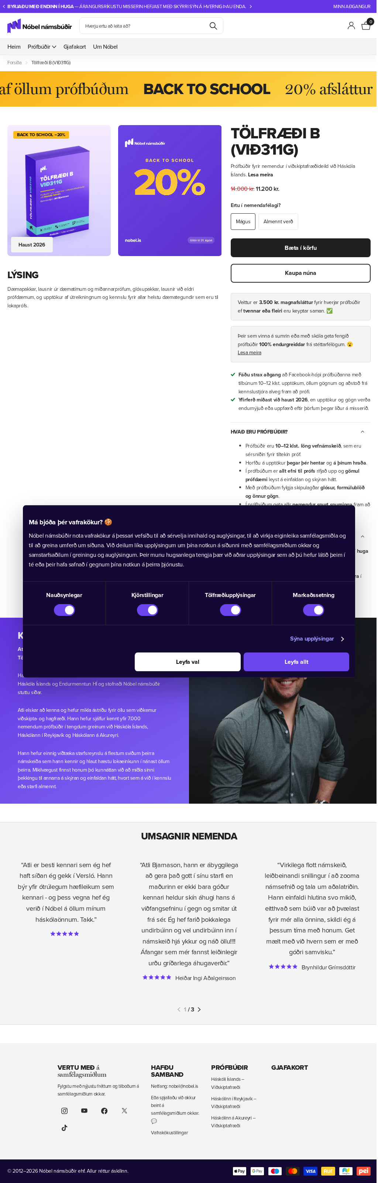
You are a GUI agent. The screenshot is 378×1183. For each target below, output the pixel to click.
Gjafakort (74, 46)
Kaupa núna (300, 273)
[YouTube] (85, 1111)
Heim (13, 46)
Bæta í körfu (301, 248)
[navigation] (3, 6)
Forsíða (14, 62)
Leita (213, 25)
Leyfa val (187, 662)
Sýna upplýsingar (312, 639)
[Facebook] (104, 1111)
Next (251, 6)
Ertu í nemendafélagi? (256, 205)
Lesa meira (260, 174)
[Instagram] (65, 1111)
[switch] (147, 610)
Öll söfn (42, 46)
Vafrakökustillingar (169, 1132)
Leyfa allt (296, 662)
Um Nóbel (105, 46)
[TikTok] (65, 1128)
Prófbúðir (229, 1067)
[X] (124, 1111)
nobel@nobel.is (183, 1086)
